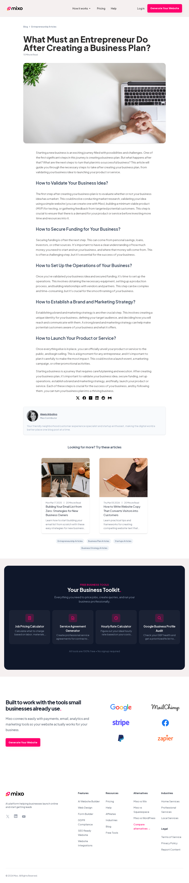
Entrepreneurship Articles (43, 26)
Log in (141, 8)
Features (83, 793)
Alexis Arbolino (48, 414)
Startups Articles (123, 541)
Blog (25, 26)
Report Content (170, 849)
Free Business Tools (94, 584)
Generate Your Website (164, 8)
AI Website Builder (89, 801)
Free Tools (112, 832)
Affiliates (111, 813)
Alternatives (140, 793)
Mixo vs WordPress (144, 818)
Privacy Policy (169, 843)
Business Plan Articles (98, 541)
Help (109, 807)
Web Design (85, 807)
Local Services (169, 818)
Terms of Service (171, 837)
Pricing (110, 801)
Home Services (170, 801)
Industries (111, 820)
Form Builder (85, 813)
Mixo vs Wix (140, 801)
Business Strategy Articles (94, 548)
